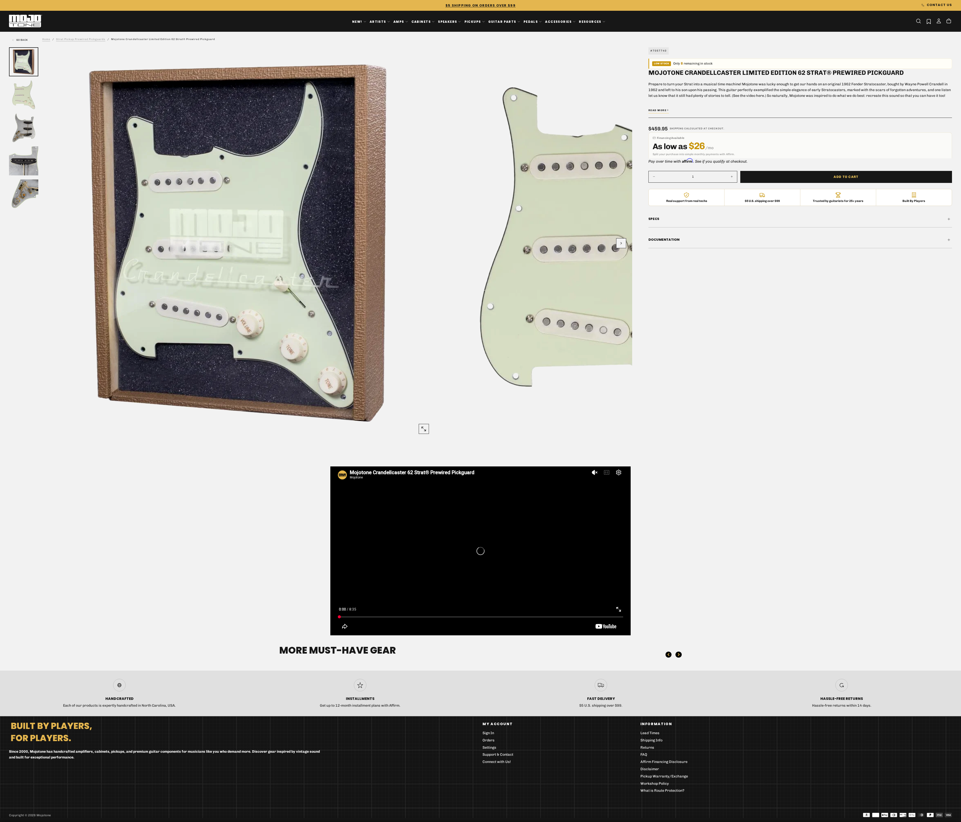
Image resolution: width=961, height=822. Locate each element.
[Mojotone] (51, 731)
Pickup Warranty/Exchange (664, 776)
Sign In (488, 733)
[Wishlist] (929, 21)
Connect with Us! (497, 762)
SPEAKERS (447, 21)
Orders (489, 740)
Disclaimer (649, 769)
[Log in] (939, 22)
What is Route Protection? (662, 790)
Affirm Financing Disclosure (663, 762)
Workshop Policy (654, 783)
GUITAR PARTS (502, 21)
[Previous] (668, 655)
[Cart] (949, 22)
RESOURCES (590, 21)
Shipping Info (651, 740)
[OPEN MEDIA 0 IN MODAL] (424, 429)
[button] (918, 21)
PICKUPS (472, 21)
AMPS (398, 21)
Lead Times (649, 733)
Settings (489, 747)
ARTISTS (378, 21)
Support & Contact (498, 754)
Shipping (676, 128)
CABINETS (421, 21)
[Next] (678, 655)
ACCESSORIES (558, 21)
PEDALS (531, 21)
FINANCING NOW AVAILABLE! (480, 5)
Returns (647, 747)
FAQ (643, 754)
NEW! (357, 21)
